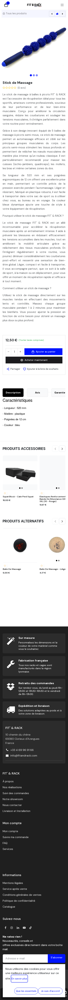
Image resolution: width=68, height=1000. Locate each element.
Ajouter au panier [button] (45, 351)
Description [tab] (13, 392)
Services (8, 849)
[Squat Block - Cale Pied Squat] (20, 472)
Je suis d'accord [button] (50, 991)
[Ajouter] (20, 351)
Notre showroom (13, 799)
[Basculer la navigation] (62, 5)
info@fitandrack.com (23, 755)
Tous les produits (16, 13)
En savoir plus (19, 978)
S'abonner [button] (56, 957)
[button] (6, 47)
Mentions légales (13, 883)
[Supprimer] (8, 351)
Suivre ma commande (16, 837)
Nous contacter (12, 805)
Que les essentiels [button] (26, 991)
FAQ (5, 843)
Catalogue (9, 906)
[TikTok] (30, 927)
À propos (8, 781)
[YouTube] (24, 927)
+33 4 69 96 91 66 (22, 750)
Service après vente (15, 889)
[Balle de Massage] (20, 545)
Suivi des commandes (16, 793)
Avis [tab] (37, 392)
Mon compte (10, 831)
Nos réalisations (12, 787)
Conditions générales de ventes (22, 895)
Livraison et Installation (16, 811)
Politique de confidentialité (19, 901)
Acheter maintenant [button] (36, 360)
